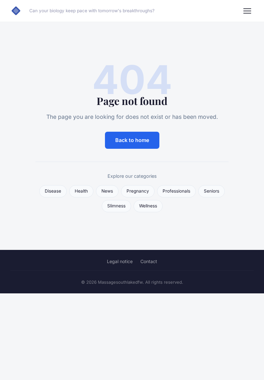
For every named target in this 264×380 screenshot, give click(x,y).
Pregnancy (138, 191)
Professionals (176, 191)
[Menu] (247, 11)
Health (81, 191)
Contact (148, 261)
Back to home (132, 140)
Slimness (116, 205)
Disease (53, 191)
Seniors (211, 191)
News (107, 191)
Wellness (148, 205)
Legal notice (120, 261)
